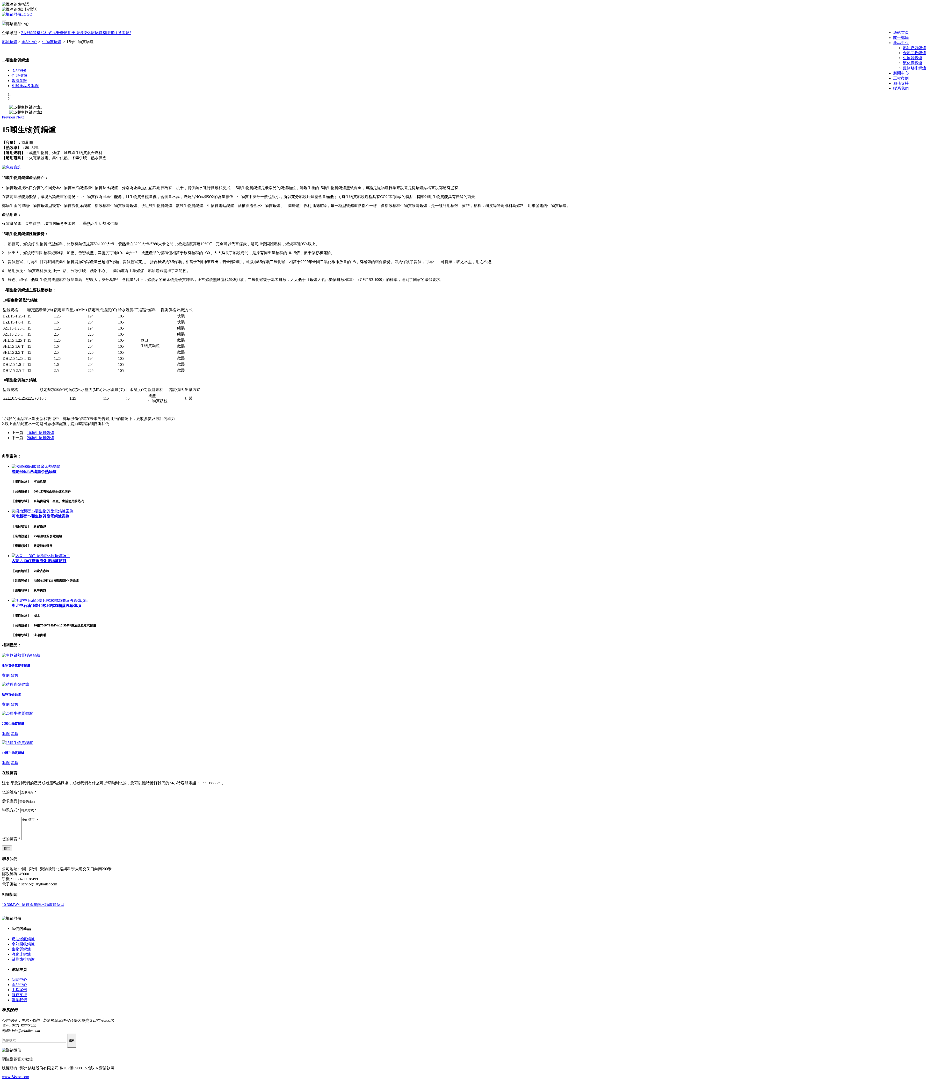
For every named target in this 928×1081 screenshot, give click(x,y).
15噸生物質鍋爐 (13, 753)
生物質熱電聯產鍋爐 (16, 665)
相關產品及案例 (25, 86)
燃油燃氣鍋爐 (914, 48)
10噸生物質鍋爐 (40, 433)
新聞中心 (901, 73)
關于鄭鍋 (901, 38)
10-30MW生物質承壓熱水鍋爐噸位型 (33, 905)
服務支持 (901, 83)
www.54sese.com (15, 1077)
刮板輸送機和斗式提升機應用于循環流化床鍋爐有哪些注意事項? (76, 33)
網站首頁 (901, 32)
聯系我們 (901, 88)
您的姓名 (10, 792)
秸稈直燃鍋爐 (11, 694)
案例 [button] (6, 675)
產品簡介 (19, 70)
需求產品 (10, 801)
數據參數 (19, 81)
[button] (9, 117)
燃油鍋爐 (9, 42)
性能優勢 (19, 76)
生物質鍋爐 (912, 58)
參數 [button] (14, 675)
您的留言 (11, 839)
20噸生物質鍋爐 (40, 438)
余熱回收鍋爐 (914, 53)
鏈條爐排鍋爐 (914, 68)
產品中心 (901, 43)
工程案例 (901, 78)
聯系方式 (10, 810)
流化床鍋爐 (912, 63)
